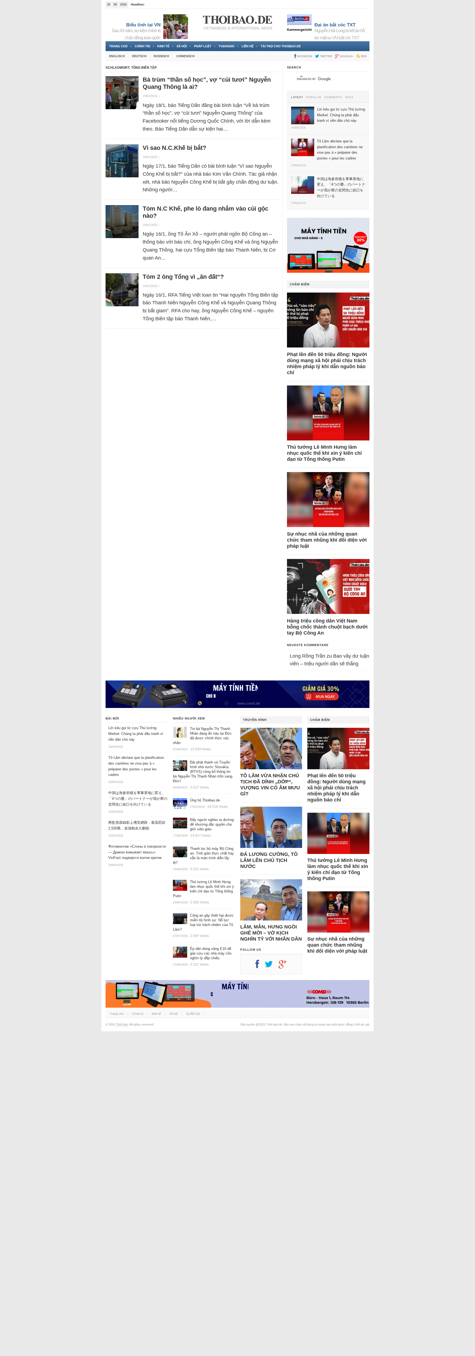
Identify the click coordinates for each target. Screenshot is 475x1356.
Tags (349, 97)
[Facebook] (260, 966)
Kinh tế (163, 46)
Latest (297, 97)
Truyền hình (255, 719)
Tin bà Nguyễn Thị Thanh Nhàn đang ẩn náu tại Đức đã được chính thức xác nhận (202, 736)
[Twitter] (271, 966)
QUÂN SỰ (193, 1013)
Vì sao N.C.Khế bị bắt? (174, 147)
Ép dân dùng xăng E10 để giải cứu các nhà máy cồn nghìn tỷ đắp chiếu (210, 953)
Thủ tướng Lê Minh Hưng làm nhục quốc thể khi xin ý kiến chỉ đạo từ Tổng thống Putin (324, 453)
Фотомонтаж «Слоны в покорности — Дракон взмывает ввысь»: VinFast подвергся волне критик (137, 852)
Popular (313, 97)
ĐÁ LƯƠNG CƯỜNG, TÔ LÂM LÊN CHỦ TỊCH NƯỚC (269, 860)
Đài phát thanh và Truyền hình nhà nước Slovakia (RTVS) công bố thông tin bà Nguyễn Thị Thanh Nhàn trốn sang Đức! (202, 771)
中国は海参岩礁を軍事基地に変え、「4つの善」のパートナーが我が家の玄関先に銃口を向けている (137, 798)
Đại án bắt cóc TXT (334, 24)
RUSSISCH (161, 56)
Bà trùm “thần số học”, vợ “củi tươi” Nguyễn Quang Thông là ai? (207, 83)
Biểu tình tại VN (143, 24)
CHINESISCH (185, 56)
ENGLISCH (117, 56)
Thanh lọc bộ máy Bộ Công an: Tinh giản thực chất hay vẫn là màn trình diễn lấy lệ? (203, 856)
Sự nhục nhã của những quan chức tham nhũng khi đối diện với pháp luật (327, 540)
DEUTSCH (139, 56)
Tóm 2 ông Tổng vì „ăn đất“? (183, 276)
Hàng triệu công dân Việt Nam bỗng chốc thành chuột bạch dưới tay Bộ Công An (327, 627)
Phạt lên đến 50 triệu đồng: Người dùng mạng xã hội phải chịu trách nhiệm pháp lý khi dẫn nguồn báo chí (327, 363)
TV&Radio (226, 46)
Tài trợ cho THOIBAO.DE (281, 46)
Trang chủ (118, 46)
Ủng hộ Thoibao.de (205, 800)
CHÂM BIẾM (300, 284)
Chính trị (142, 46)
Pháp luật (202, 46)
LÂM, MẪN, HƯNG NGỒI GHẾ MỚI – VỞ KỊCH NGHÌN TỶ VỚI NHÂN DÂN (271, 933)
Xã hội (181, 46)
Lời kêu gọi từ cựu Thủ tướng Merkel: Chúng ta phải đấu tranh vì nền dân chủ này (135, 734)
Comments (333, 97)
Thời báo (122, 1024)
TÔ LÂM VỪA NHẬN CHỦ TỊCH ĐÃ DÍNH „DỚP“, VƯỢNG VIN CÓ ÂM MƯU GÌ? (270, 784)
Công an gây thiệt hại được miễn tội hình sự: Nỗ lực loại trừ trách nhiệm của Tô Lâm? (203, 922)
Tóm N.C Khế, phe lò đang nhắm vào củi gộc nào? (205, 212)
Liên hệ (247, 46)
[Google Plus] (285, 966)
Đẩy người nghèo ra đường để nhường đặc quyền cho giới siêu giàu (212, 824)
